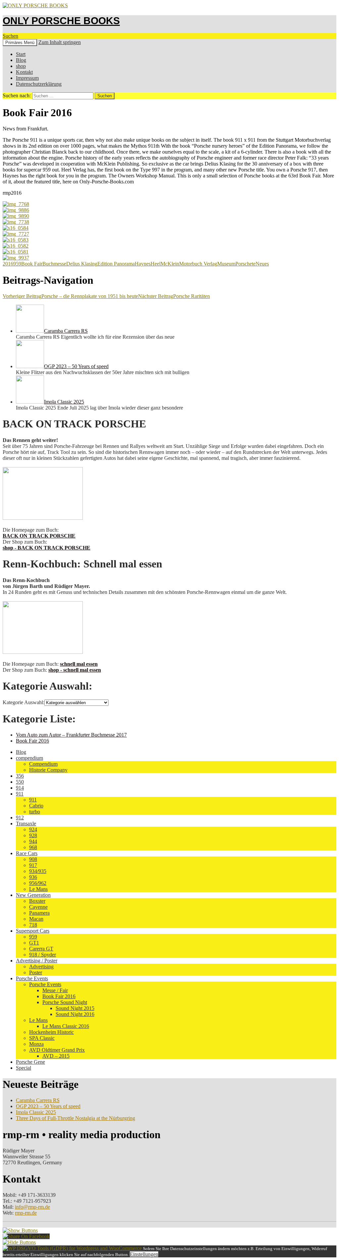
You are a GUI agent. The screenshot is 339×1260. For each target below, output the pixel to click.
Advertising (41, 966)
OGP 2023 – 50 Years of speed (48, 1106)
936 (33, 877)
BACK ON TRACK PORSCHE (39, 536)
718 (33, 925)
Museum (226, 264)
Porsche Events (32, 978)
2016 (8, 264)
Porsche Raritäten (174, 296)
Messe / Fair (55, 990)
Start (20, 54)
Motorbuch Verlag (198, 264)
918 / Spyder (42, 954)
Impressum (27, 78)
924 (33, 829)
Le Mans (38, 889)
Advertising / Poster (36, 960)
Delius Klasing (81, 264)
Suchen (10, 36)
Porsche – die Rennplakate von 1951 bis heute (70, 296)
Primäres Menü (19, 42)
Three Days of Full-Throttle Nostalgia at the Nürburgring (75, 1118)
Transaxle (26, 823)
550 (20, 782)
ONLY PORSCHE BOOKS (61, 20)
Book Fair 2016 (32, 741)
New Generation (33, 895)
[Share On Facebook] (26, 1236)
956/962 (37, 883)
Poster (35, 972)
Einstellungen (144, 1254)
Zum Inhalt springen (59, 42)
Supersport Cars (32, 931)
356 (20, 776)
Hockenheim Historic (51, 1032)
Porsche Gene (30, 1062)
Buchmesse (54, 264)
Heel (156, 264)
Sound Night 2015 (75, 1008)
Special (23, 1068)
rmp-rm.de (26, 1213)
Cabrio (36, 805)
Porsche (243, 264)
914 (20, 788)
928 (33, 835)
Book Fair (31, 264)
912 (20, 817)
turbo (34, 811)
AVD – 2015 (56, 1056)
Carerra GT (41, 948)
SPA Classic (42, 1038)
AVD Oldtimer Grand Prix (57, 1050)
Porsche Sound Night (64, 1002)
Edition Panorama (116, 264)
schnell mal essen (79, 664)
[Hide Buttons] (19, 1242)
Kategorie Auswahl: (23, 702)
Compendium (43, 764)
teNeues (260, 264)
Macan (36, 919)
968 (33, 847)
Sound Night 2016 (75, 1014)
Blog (21, 60)
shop (21, 66)
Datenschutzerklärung (39, 84)
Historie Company (48, 770)
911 (20, 794)
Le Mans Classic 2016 (65, 1026)
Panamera (39, 913)
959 (17, 264)
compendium (29, 758)
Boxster (37, 901)
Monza (36, 1044)
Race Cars (26, 853)
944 (33, 841)
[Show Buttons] (20, 1230)
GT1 (34, 942)
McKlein (170, 264)
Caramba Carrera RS (38, 1100)
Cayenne (38, 907)
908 (33, 859)
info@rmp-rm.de (32, 1207)
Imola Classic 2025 (36, 1112)
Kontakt (24, 72)
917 (33, 865)
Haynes (143, 264)
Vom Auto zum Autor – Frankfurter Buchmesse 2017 (71, 735)
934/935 (37, 871)
